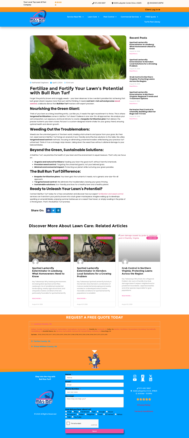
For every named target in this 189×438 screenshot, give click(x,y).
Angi (69, 412)
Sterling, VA (97, 331)
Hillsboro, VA (126, 329)
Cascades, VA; (84, 329)
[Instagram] (136, 376)
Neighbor (90, 414)
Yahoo (119, 414)
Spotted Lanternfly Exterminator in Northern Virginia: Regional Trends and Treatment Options (144, 95)
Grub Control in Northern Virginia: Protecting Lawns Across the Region (142, 79)
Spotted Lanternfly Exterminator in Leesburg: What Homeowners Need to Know (142, 45)
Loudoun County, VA (43, 324)
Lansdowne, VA (135, 329)
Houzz (110, 412)
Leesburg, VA (144, 329)
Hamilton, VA (118, 329)
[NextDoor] (144, 379)
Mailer (81, 414)
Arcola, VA (48, 329)
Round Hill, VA (78, 331)
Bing (76, 412)
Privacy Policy (143, 405)
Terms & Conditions (143, 411)
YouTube (77, 417)
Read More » (134, 53)
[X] (152, 376)
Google (102, 412)
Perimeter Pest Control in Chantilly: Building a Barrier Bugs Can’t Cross (143, 111)
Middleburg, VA (37, 331)
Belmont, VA (55, 329)
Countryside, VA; (102, 329)
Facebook (85, 412)
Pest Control (108, 17)
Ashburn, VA (35, 329)
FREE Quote (150, 17)
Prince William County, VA (45, 346)
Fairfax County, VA (42, 341)
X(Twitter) (109, 414)
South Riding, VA (88, 331)
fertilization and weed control (110, 194)
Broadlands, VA (74, 329)
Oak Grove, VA (60, 331)
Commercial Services (130, 17)
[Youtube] (136, 379)
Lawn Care (92, 17)
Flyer (94, 412)
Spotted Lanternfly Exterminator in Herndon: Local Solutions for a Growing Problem (143, 62)
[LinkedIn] (152, 379)
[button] (48, 210)
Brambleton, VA (64, 329)
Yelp (69, 417)
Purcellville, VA (69, 331)
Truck (100, 414)
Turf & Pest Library (152, 22)
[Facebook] (144, 376)
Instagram (71, 414)
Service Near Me (74, 17)
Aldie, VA (42, 329)
